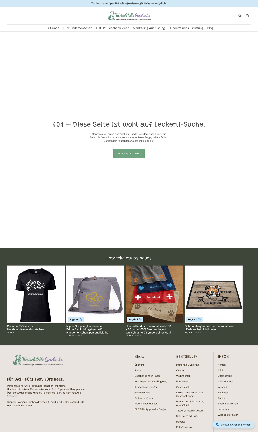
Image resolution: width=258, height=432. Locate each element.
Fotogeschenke (184, 427)
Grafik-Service (142, 392)
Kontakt (222, 365)
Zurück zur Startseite (129, 153)
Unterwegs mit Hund (187, 416)
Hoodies (180, 421)
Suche (137, 370)
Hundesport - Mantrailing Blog (150, 381)
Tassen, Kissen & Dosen (189, 410)
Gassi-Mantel (183, 387)
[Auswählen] (59, 318)
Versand (222, 387)
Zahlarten (223, 392)
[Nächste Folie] (247, 301)
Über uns (139, 365)
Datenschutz (225, 376)
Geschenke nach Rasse (147, 376)
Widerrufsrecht (226, 381)
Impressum (224, 409)
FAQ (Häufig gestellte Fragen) (150, 409)
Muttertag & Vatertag (187, 365)
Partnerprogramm (144, 398)
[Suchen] (240, 16)
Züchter (222, 398)
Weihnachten (183, 376)
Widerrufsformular (228, 415)
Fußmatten (182, 381)
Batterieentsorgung (228, 403)
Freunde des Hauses (145, 403)
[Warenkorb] (247, 16)
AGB (220, 370)
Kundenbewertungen (146, 387)
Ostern (180, 370)
